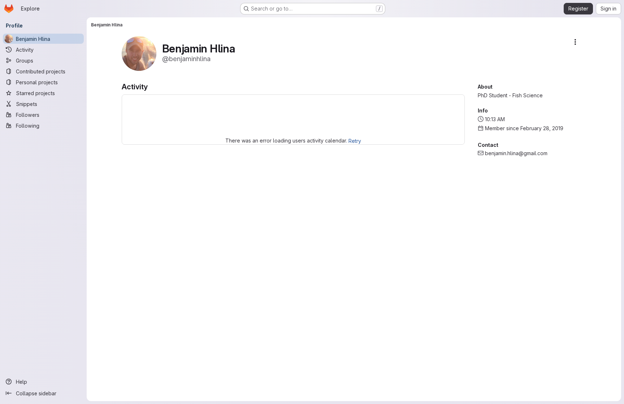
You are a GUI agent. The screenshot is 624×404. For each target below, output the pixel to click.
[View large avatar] (139, 53)
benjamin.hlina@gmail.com (516, 153)
